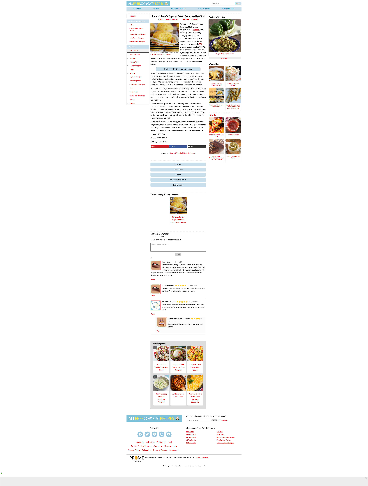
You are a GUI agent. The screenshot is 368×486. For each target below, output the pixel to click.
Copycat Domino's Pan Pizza (216, 135)
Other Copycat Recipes (137, 84)
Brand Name (178, 185)
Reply (153, 279)
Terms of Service (160, 450)
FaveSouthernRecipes (224, 440)
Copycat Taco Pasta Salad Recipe (195, 367)
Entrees (132, 73)
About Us (140, 442)
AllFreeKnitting (191, 437)
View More (224, 58)
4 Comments (194, 19)
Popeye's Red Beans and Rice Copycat (178, 367)
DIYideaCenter (191, 443)
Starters (132, 103)
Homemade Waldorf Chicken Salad (161, 367)
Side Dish (178, 164)
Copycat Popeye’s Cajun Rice (225, 54)
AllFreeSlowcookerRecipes (226, 437)
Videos (131, 25)
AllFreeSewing (191, 440)
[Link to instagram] (161, 434)
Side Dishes (133, 51)
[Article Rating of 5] (186, 19)
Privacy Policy (134, 450)
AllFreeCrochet (191, 434)
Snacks (131, 99)
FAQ (170, 442)
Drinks (131, 69)
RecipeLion (220, 434)
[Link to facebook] (140, 434)
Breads (178, 175)
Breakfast (132, 58)
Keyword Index (171, 446)
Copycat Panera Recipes (137, 34)
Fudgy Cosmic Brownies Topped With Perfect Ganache (216, 158)
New (211, 115)
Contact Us (161, 442)
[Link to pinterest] (154, 434)
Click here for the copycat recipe (178, 69)
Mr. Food (220, 432)
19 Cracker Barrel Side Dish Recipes (216, 106)
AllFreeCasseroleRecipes (225, 443)
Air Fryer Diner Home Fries (178, 395)
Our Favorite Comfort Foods (136, 29)
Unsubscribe (175, 450)
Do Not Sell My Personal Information (146, 446)
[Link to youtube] (169, 434)
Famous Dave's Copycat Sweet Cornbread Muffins (178, 220)
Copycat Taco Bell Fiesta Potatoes (182, 153)
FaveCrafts (190, 432)
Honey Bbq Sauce (233, 135)
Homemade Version (178, 180)
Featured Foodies (135, 77)
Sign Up (214, 420)
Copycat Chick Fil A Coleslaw (233, 84)
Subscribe (132, 16)
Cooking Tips (133, 62)
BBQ (200, 44)
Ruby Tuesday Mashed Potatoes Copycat (161, 398)
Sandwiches (133, 92)
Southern (196, 30)
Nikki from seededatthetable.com (169, 19)
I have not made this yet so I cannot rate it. (167, 240)
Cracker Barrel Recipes (137, 42)
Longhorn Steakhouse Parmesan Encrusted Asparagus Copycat (233, 107)
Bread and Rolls (134, 54)
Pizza (131, 88)
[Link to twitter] (147, 434)
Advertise (150, 442)
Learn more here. (202, 457)
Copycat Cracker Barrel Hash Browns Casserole (195, 398)
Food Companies (135, 81)
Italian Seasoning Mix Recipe (233, 157)
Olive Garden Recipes (136, 38)
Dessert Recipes (135, 66)
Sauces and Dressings (137, 96)
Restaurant (178, 170)
